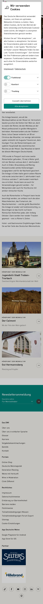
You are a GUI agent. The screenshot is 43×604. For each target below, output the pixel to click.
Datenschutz (20, 69)
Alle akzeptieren (21, 106)
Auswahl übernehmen (21, 101)
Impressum (8, 69)
